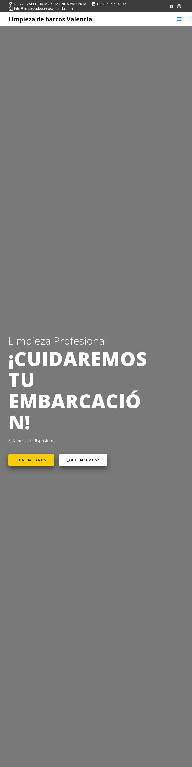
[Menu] (179, 19)
